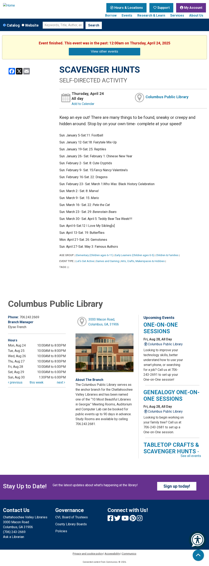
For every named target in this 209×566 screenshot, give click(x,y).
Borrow (111, 15)
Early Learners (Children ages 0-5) (134, 255)
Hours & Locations (128, 8)
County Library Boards (71, 524)
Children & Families (167, 255)
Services (177, 15)
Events (127, 15)
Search (93, 25)
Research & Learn (151, 15)
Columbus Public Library (167, 97)
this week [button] (36, 382)
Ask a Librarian (13, 537)
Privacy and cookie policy (88, 553)
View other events (104, 51)
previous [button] (15, 382)
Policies (61, 531)
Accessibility (112, 553)
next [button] (60, 382)
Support (163, 8)
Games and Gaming (107, 261)
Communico (129, 553)
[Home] (26, 5)
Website (32, 25)
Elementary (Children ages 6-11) (94, 255)
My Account (192, 8)
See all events (191, 456)
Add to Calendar (83, 104)
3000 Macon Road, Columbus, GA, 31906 (103, 321)
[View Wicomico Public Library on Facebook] (111, 519)
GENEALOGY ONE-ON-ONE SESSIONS (171, 395)
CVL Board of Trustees (71, 517)
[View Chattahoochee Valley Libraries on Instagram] (139, 519)
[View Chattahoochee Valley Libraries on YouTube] (125, 519)
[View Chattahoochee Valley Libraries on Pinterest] (133, 519)
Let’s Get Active (85, 261)
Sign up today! (176, 486)
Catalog (13, 25)
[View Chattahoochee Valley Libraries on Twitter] (117, 519)
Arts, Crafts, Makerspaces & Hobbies (143, 261)
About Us (196, 15)
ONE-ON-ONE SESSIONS (160, 328)
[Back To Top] (198, 555)
